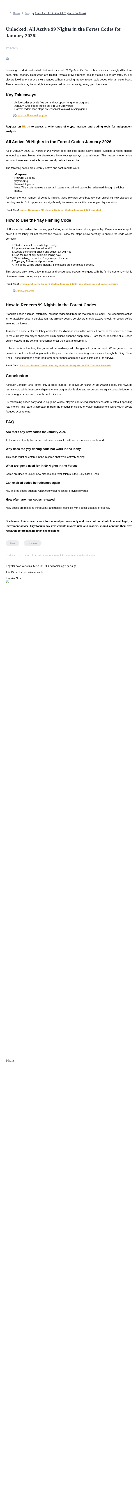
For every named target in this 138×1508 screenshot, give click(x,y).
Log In (5, 1015)
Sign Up (12, 1015)
